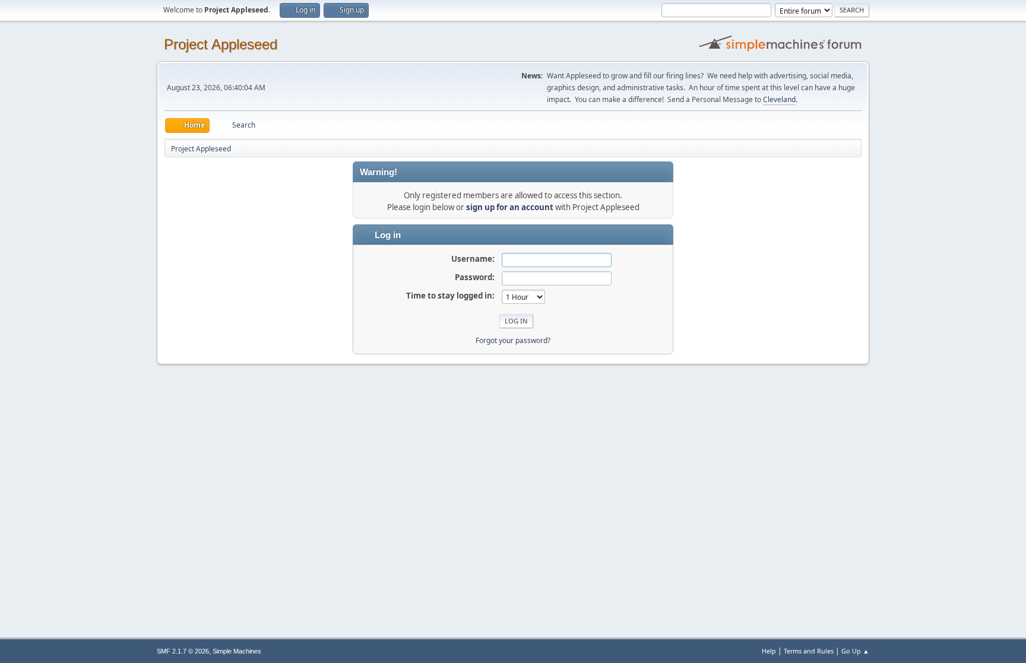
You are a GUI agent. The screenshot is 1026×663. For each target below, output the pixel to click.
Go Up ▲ (855, 650)
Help (769, 650)
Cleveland (779, 99)
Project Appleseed (220, 44)
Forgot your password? (513, 340)
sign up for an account (509, 207)
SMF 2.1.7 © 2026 (183, 651)
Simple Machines (237, 651)
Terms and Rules (809, 650)
